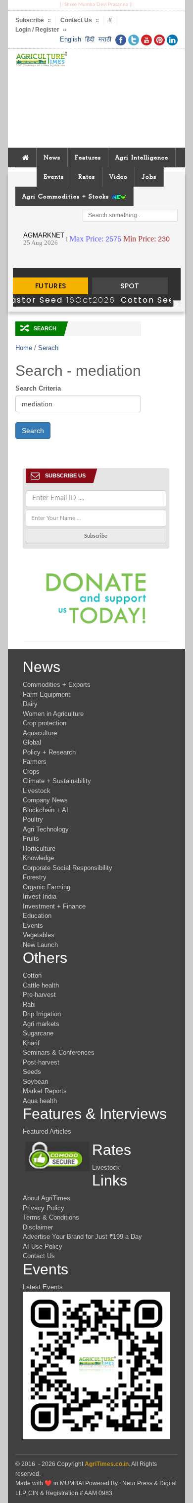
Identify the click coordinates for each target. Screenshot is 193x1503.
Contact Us (39, 1256)
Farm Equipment (46, 694)
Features (88, 157)
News (52, 157)
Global (32, 742)
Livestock (36, 790)
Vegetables (38, 935)
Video (118, 176)
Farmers (35, 761)
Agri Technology (46, 829)
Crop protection (44, 723)
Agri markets (41, 1024)
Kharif (31, 1043)
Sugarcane (38, 1033)
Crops (31, 771)
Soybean (35, 1081)
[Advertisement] (124, 98)
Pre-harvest (39, 994)
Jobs (149, 176)
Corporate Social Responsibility (67, 867)
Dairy (30, 704)
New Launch (40, 945)
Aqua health (40, 1101)
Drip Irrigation (42, 1014)
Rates (86, 176)
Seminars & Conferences (59, 1052)
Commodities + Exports (57, 684)
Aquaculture (40, 733)
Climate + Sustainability (57, 781)
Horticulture (39, 848)
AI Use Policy (42, 1246)
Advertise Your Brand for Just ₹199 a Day (82, 1236)
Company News (45, 800)
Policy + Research (49, 752)
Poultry (33, 819)
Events (54, 176)
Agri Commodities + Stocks (66, 196)
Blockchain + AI (45, 810)
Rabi (29, 1004)
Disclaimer (38, 1227)
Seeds (32, 1071)
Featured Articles (47, 1131)
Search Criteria (38, 388)
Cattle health (41, 985)
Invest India (39, 896)
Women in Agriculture (53, 713)
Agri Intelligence (141, 157)
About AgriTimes (46, 1198)
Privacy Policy (43, 1208)
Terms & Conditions (51, 1217)
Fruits (31, 838)
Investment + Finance (54, 906)
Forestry (35, 877)
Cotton (32, 975)
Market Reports (45, 1091)
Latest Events (43, 1287)
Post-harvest (41, 1062)
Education (37, 915)
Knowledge (38, 858)
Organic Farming (46, 887)
